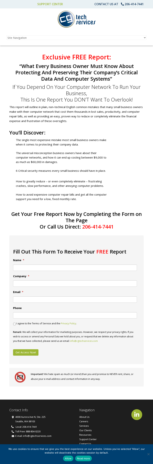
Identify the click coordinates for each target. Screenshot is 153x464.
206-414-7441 (134, 4)
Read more (83, 458)
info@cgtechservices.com (84, 341)
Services (84, 425)
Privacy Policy (68, 323)
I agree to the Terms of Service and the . (46, 323)
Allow (68, 458)
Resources (85, 434)
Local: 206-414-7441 (26, 426)
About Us (84, 417)
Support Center (50, 4)
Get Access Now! (25, 352)
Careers (83, 421)
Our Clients (85, 430)
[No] (148, 454)
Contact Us (85, 443)
